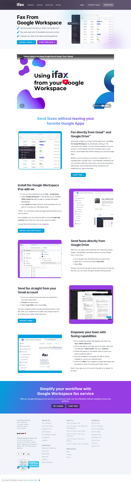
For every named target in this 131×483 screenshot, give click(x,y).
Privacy (69, 454)
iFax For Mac (95, 432)
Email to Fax (95, 446)
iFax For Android (97, 426)
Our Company (46, 423)
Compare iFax (46, 429)
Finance (44, 459)
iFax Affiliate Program (49, 434)
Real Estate (45, 454)
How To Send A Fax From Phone (75, 440)
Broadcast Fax (96, 434)
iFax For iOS (95, 423)
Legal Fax (45, 456)
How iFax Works (47, 426)
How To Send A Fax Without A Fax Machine (77, 427)
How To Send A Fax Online (76, 431)
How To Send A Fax (73, 423)
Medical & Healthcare (49, 448)
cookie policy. (33, 480)
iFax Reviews (46, 432)
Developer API (96, 437)
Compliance (46, 437)
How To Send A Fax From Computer (75, 435)
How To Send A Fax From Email (77, 444)
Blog (68, 452)
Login (82, 5)
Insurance (45, 451)
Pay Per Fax (95, 440)
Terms (69, 457)
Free (94, 443)
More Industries (47, 462)
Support (44, 440)
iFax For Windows (97, 429)
